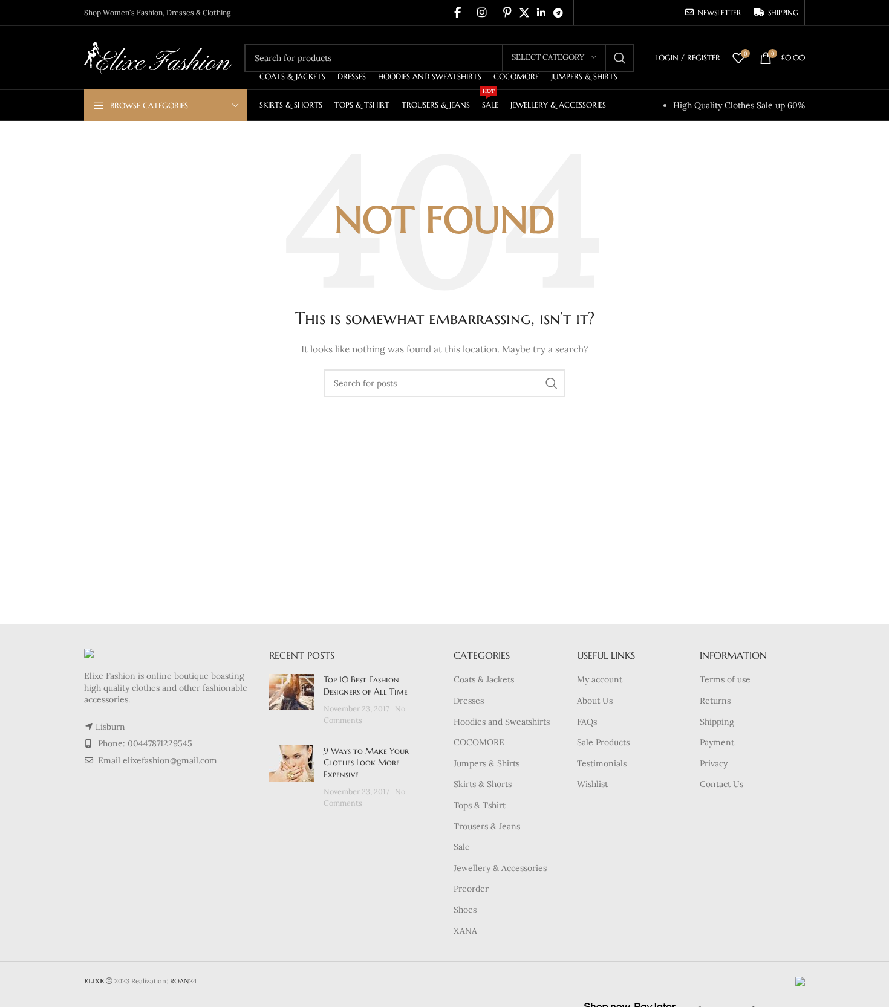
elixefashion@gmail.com (170, 760)
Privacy (714, 763)
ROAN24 (183, 981)
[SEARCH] (620, 58)
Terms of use (725, 679)
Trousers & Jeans (487, 826)
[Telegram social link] (558, 13)
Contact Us (721, 784)
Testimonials (602, 763)
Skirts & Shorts (483, 784)
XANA (465, 930)
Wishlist (592, 784)
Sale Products (603, 742)
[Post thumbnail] (291, 700)
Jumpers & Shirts (486, 763)
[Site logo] (158, 56)
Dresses (469, 700)
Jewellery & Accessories (500, 868)
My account (599, 679)
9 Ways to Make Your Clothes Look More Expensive (366, 762)
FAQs (587, 721)
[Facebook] (457, 13)
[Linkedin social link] (541, 13)
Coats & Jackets (484, 679)
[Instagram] (482, 13)
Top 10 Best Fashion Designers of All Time (366, 685)
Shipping (717, 721)
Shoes (465, 909)
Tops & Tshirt (480, 805)
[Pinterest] (507, 13)
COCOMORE (479, 742)
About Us (595, 700)
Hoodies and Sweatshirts (502, 721)
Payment (717, 742)
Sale (462, 846)
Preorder (471, 888)
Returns (715, 700)
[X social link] (524, 13)
